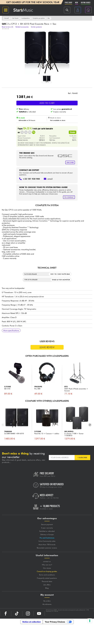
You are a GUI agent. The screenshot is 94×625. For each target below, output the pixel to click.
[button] (47, 79)
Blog (47, 588)
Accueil (6, 18)
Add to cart (47, 103)
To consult (69, 197)
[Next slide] (90, 425)
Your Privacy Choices (55, 622)
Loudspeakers (25, 18)
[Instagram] (27, 613)
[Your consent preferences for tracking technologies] (89, 620)
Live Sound (15, 18)
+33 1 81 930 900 (53, 498)
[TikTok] (16, 613)
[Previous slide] (3, 425)
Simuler (72, 132)
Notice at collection (31, 622)
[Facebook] (5, 613)
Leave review (47, 347)
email (50, 179)
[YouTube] (39, 613)
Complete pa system (39, 18)
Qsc (49, 18)
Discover (70, 162)
